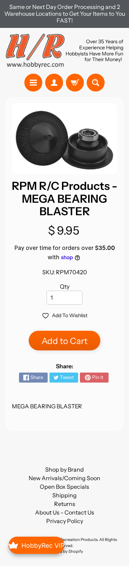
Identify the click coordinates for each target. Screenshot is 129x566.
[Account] (54, 83)
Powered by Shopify (64, 551)
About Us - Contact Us (64, 512)
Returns (64, 503)
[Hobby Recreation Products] (35, 51)
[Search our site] (96, 83)
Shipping (64, 495)
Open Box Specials (64, 486)
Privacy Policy (64, 521)
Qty (65, 286)
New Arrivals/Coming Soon (64, 478)
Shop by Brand (64, 469)
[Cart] (75, 83)
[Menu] (33, 83)
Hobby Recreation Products (72, 539)
